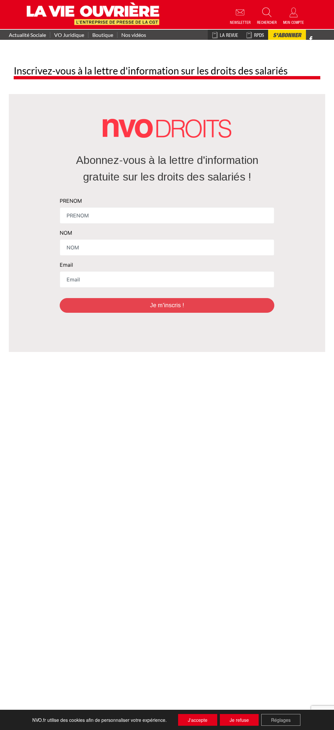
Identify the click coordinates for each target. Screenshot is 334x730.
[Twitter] (318, 36)
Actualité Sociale (27, 35)
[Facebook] (311, 39)
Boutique (102, 35)
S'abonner (287, 36)
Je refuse (239, 720)
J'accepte (197, 720)
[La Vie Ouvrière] (94, 13)
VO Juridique (69, 35)
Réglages (281, 720)
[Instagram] (322, 39)
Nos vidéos (133, 35)
